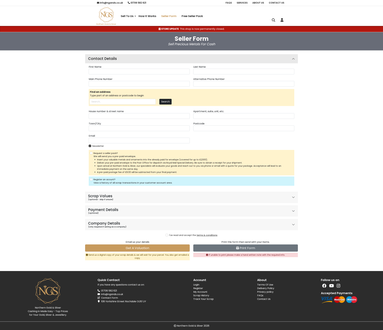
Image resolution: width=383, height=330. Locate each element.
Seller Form (169, 16)
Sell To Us (127, 16)
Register (198, 288)
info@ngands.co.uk (112, 294)
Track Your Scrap (203, 299)
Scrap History (201, 295)
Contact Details (102, 58)
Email (92, 136)
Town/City (95, 123)
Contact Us (276, 2)
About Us (258, 2)
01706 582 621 (109, 290)
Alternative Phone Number (209, 79)
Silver (113, 24)
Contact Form (109, 298)
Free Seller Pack (192, 16)
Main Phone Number (101, 79)
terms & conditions (207, 235)
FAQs (229, 2)
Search (165, 101)
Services (242, 2)
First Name (95, 67)
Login (196, 284)
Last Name (199, 67)
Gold (106, 24)
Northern (100, 24)
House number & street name (106, 111)
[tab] (191, 58)
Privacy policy (265, 292)
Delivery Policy (265, 288)
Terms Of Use (265, 284)
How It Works (147, 16)
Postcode (199, 123)
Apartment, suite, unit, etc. (208, 111)
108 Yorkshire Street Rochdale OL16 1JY (123, 301)
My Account (200, 292)
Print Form (247, 248)
